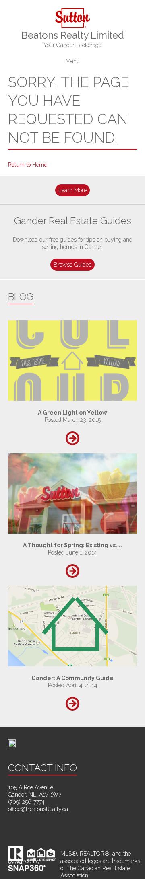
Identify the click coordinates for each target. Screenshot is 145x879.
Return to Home (27, 165)
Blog (20, 296)
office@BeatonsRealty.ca (38, 809)
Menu (73, 61)
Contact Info (42, 768)
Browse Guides (72, 264)
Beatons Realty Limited (72, 38)
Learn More (72, 190)
